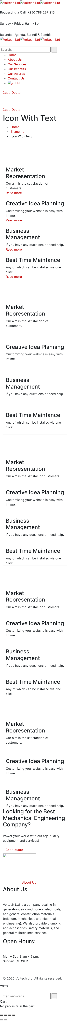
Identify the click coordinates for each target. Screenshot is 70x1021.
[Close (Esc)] (13, 1015)
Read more (14, 193)
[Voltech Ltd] (10, 2)
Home (15, 127)
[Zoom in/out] (1, 1015)
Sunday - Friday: (12, 23)
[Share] (9, 1015)
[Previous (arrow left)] (1, 1019)
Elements (17, 131)
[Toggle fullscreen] (5, 1015)
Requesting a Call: (13, 12)
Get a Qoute (11, 93)
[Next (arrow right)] (5, 1019)
